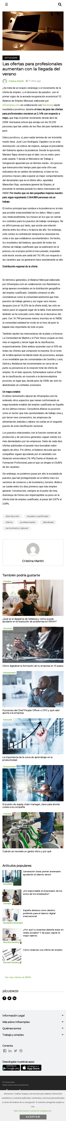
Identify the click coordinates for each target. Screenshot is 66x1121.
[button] (60, 4)
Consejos (7, 581)
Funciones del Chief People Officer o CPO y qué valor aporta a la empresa (31, 711)
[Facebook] (4, 998)
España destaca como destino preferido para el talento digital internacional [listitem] (39, 913)
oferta (9, 522)
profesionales (27, 522)
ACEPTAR (33, 1116)
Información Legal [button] (13, 1015)
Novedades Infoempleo (13, 923)
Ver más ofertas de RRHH (18, 977)
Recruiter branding (11, 942)
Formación (7, 628)
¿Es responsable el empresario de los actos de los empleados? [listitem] (42, 892)
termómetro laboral (17, 528)
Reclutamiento (9, 673)
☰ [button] (6, 4)
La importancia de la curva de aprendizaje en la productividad (27, 758)
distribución (12, 516)
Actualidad (11, 58)
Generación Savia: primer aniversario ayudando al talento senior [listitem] (42, 873)
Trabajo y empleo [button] (13, 1034)
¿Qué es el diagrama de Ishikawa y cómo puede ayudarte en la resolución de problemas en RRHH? (29, 620)
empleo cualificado (37, 516)
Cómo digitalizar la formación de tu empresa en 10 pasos (32, 666)
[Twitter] (9, 998)
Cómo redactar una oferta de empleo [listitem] (42, 950)
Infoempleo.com (11, 105)
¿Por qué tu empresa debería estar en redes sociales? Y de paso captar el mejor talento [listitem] (43, 932)
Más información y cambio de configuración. (33, 1111)
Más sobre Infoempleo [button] (16, 1022)
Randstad (48, 105)
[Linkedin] (14, 998)
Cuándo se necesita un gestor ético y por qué (26, 851)
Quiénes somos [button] (11, 1028)
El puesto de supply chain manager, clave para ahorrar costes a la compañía (31, 805)
